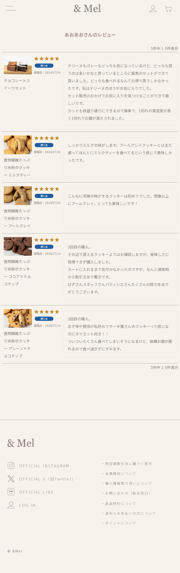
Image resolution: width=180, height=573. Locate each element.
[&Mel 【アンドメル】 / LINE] (31, 491)
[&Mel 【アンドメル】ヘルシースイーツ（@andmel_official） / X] (42, 478)
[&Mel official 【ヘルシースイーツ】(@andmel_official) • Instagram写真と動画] (39, 465)
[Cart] (168, 8)
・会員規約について (119, 473)
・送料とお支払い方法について (128, 513)
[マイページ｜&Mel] (153, 8)
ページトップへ (155, 541)
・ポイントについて (119, 523)
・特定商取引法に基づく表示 (126, 463)
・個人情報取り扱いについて (126, 483)
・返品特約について (119, 503)
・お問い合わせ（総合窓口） (126, 493)
